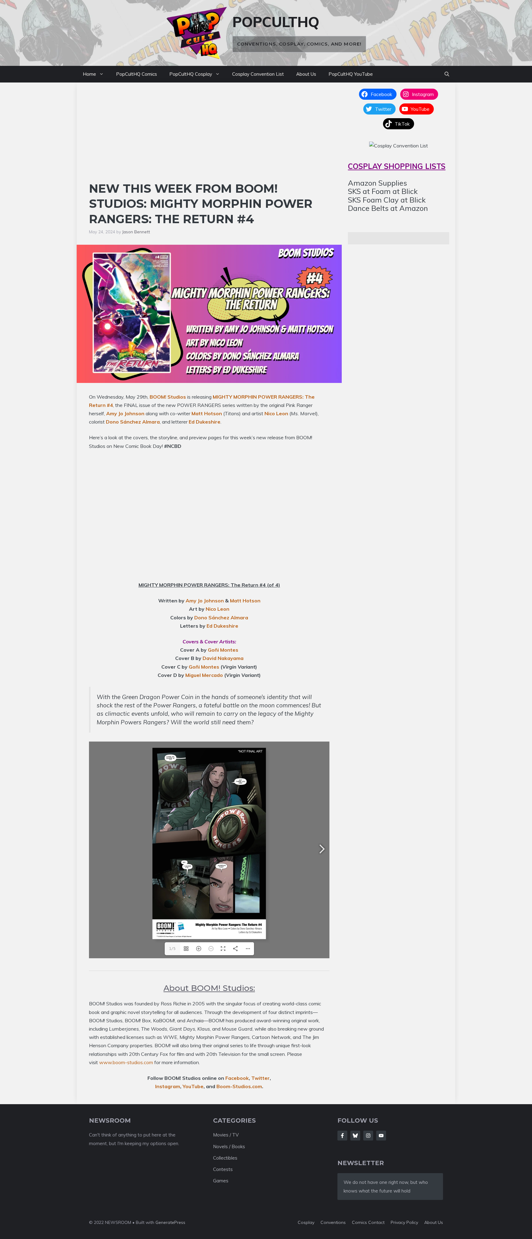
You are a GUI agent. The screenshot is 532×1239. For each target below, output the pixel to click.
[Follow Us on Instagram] (368, 1135)
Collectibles (225, 1158)
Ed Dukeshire (204, 422)
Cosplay (306, 1222)
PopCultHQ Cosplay (190, 74)
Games (220, 1181)
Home (89, 74)
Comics (360, 1222)
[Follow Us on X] (355, 1135)
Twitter (260, 1078)
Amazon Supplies (377, 182)
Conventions (333, 1222)
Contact (376, 1222)
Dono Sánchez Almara (133, 422)
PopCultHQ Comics (136, 74)
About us (433, 1222)
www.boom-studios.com (126, 1062)
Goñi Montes (223, 650)
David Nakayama (223, 658)
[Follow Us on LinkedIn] (381, 1135)
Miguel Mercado (204, 675)
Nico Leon (276, 413)
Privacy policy (404, 1222)
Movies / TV (226, 1135)
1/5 (172, 949)
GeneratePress (170, 1222)
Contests (223, 1169)
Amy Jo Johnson (125, 413)
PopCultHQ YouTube (350, 74)
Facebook (237, 1078)
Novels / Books (229, 1146)
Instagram (167, 1086)
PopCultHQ (275, 22)
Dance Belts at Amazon (388, 208)
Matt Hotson (206, 413)
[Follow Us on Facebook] (342, 1135)
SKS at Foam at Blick (383, 191)
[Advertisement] (209, 135)
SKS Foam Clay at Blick (387, 199)
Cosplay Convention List (258, 74)
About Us (306, 74)
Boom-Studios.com (239, 1086)
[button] (446, 74)
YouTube (193, 1086)
